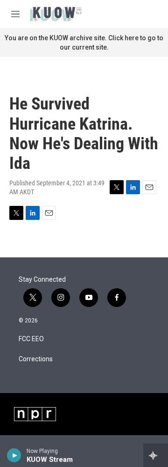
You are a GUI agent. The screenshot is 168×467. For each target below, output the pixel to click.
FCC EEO (31, 339)
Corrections (36, 359)
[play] (14, 455)
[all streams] (155, 455)
